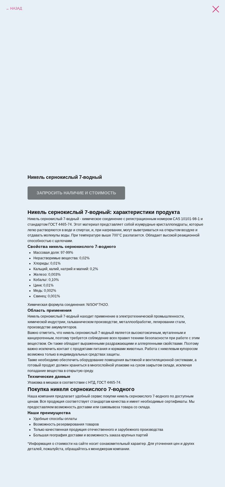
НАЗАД (16, 8)
